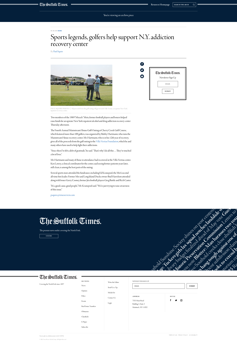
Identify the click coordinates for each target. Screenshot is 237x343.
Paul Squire (58, 51)
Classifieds (85, 316)
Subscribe (49, 236)
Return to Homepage (160, 4)
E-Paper (84, 322)
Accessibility (193, 335)
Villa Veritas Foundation (107, 141)
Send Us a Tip (113, 287)
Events (83, 301)
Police (83, 296)
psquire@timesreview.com (63, 195)
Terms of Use (173, 335)
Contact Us (112, 298)
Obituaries (85, 311)
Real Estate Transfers (88, 306)
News (60, 30)
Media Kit (111, 292)
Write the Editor (113, 282)
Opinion (84, 291)
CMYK (61, 336)
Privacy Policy (183, 335)
